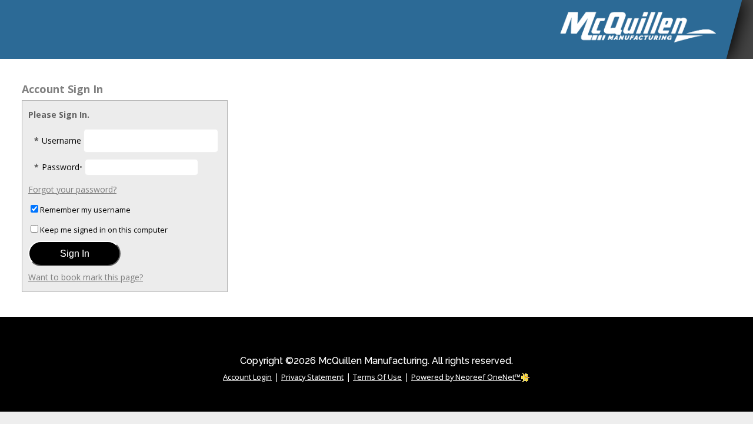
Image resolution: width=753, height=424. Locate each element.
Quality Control (552, 76)
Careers (721, 76)
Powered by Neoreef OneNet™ (466, 377)
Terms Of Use (377, 377)
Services (368, 76)
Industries (449, 76)
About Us (299, 76)
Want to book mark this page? (85, 277)
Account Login (247, 377)
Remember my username (85, 209)
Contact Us (649, 76)
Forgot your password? (72, 189)
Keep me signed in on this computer (104, 229)
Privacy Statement (312, 377)
